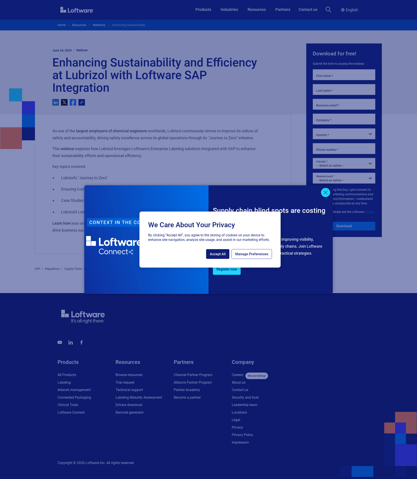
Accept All (218, 254)
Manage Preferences (251, 254)
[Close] (325, 192)
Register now (227, 269)
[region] (210, 239)
